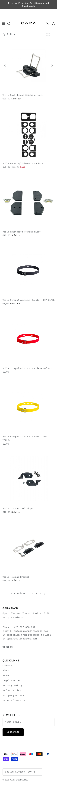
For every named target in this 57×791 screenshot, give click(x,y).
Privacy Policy (12, 685)
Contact (8, 665)
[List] (52, 34)
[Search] (10, 23)
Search (7, 675)
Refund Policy (12, 690)
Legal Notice (11, 680)
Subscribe (13, 732)
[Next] (52, 65)
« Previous (18, 593)
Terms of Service (14, 700)
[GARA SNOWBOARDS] (28, 24)
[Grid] (48, 34)
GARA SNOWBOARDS (18, 780)
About (6, 670)
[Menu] (3, 23)
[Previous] (5, 65)
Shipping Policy (13, 695)
